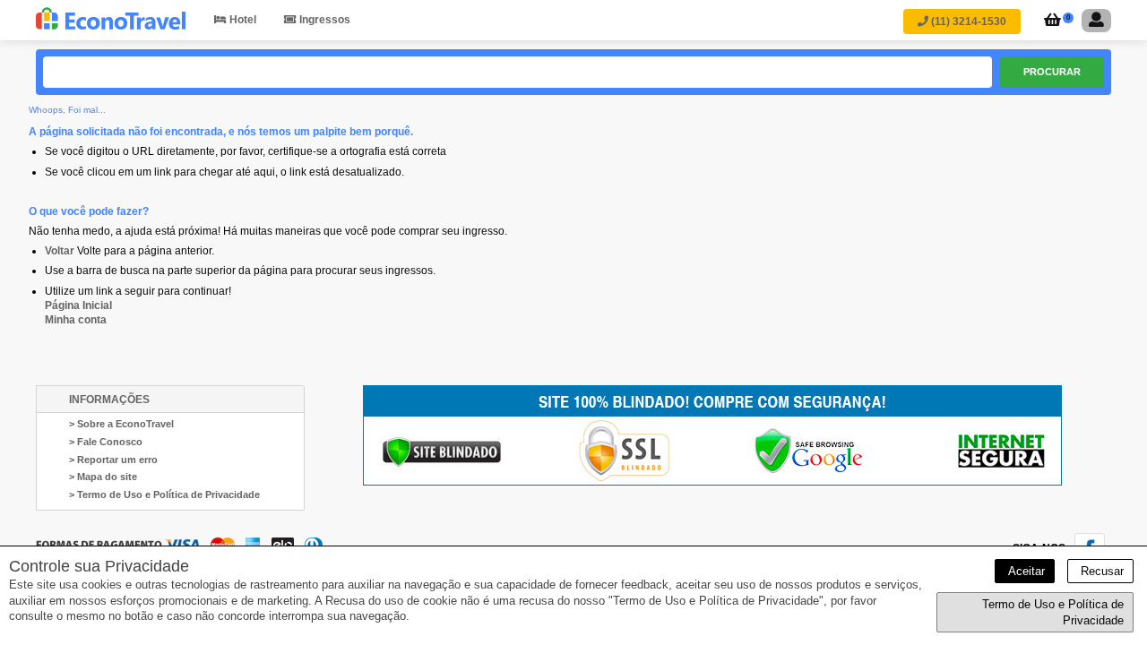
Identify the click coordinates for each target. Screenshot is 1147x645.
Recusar (1100, 571)
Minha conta (76, 320)
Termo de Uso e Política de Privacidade (1053, 612)
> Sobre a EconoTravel (121, 423)
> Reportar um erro (113, 459)
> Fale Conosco (105, 441)
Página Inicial (78, 305)
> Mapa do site (103, 476)
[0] (1050, 21)
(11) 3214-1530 (967, 21)
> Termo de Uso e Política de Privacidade (164, 494)
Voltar (59, 251)
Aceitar (1025, 571)
